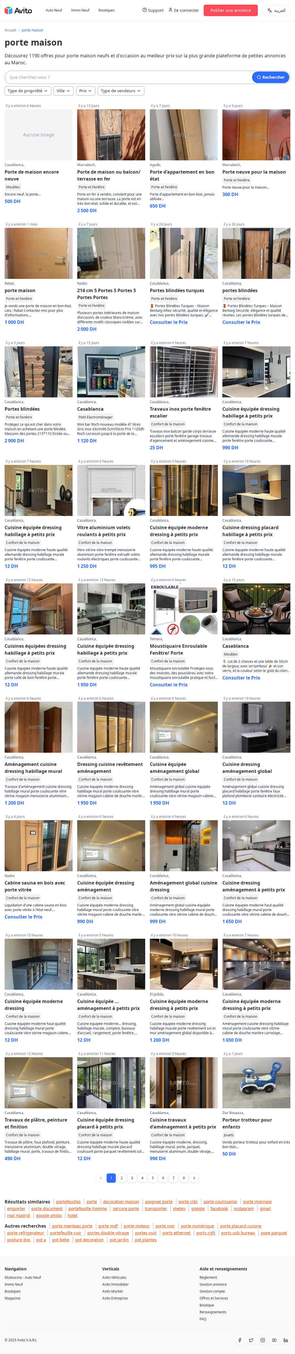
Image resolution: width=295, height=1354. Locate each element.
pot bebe (60, 1239)
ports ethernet (176, 1232)
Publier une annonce (231, 10)
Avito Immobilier (115, 1284)
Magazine (12, 1298)
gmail (265, 1208)
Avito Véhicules (114, 1277)
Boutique (207, 1305)
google (198, 1208)
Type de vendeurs (118, 90)
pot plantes (146, 1239)
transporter (156, 1208)
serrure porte (126, 1208)
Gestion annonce (213, 1284)
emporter (16, 1208)
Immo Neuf (80, 10)
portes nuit (145, 1232)
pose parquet (274, 1232)
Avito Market (112, 1291)
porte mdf (108, 1226)
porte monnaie (257, 1201)
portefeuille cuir (65, 1232)
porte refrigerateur (25, 1232)
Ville (61, 90)
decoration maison (121, 1201)
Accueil (10, 30)
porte (92, 1201)
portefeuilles (68, 1201)
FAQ (203, 1319)
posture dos (18, 1239)
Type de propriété (25, 90)
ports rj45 (205, 1232)
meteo (179, 1208)
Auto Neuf (54, 10)
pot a (41, 1239)
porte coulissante (220, 1201)
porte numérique (197, 1226)
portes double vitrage (108, 1232)
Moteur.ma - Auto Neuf (23, 1277)
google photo (49, 1215)
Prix (82, 90)
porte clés (188, 1201)
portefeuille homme (88, 1208)
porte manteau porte (72, 1226)
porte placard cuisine (240, 1226)
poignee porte (159, 1201)
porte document (47, 1208)
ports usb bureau (238, 1232)
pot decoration (89, 1239)
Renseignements (213, 1312)
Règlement (208, 1277)
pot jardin (119, 1239)
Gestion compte (212, 1291)
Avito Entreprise (115, 1298)
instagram (244, 1208)
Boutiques (107, 10)
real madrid (18, 1215)
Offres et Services (214, 1298)
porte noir (165, 1226)
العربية (279, 10)
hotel (72, 1215)
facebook (219, 1208)
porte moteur (137, 1226)
